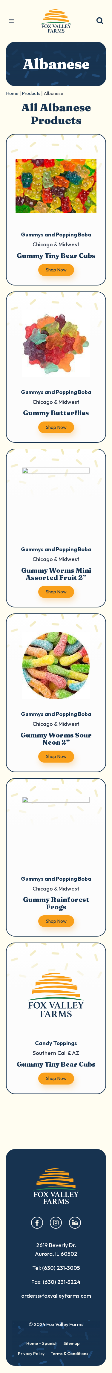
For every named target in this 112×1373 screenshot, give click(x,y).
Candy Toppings (56, 1043)
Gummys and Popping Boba (56, 234)
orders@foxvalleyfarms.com (56, 1295)
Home (12, 93)
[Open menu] (11, 20)
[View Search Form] (100, 21)
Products (31, 93)
